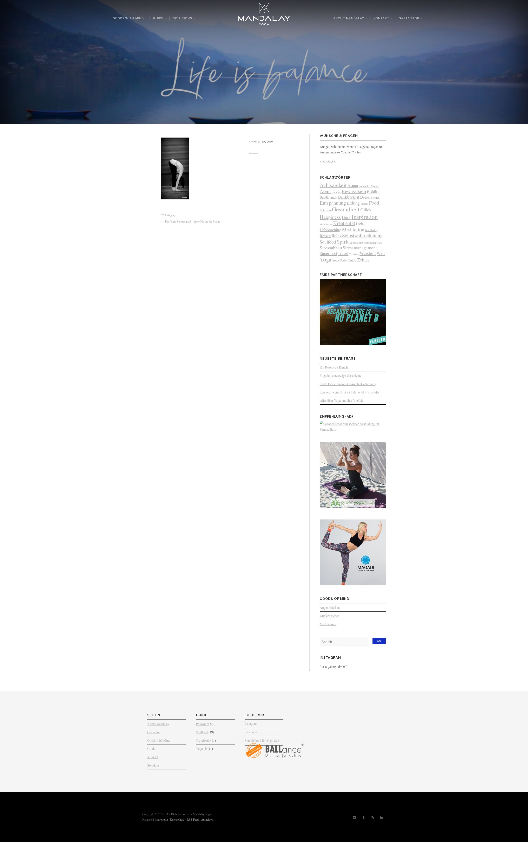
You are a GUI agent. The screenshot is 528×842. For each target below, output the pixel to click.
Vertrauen (354, 254)
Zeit (360, 260)
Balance (336, 192)
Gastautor (409, 18)
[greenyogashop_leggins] (353, 506)
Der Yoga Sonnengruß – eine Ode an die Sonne (192, 221)
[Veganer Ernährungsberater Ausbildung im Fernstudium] (353, 429)
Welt (381, 253)
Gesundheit (345, 209)
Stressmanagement (360, 248)
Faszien (364, 203)
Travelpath (203, 740)
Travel (343, 253)
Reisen (325, 235)
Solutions (182, 18)
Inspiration (364, 216)
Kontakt (381, 18)
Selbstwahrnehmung (362, 235)
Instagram (251, 723)
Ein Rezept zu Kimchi (334, 367)
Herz (346, 217)
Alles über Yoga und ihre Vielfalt (341, 400)
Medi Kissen (328, 624)
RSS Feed (193, 819)
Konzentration (326, 224)
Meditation (353, 229)
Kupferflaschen (329, 616)
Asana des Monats (369, 186)
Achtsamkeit (333, 184)
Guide (158, 18)
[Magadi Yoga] (353, 584)
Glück (365, 209)
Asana (352, 185)
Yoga (325, 259)
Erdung (353, 203)
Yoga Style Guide (344, 260)
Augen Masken (330, 607)
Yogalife (201, 748)
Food (374, 202)
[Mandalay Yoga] (264, 15)
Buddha (372, 191)
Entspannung (333, 202)
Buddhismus (328, 197)
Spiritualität (356, 242)
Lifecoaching (330, 229)
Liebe (360, 223)
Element (375, 197)
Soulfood (328, 242)
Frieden (325, 209)
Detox (365, 197)
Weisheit (367, 253)
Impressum (161, 819)
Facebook (251, 732)
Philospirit (202, 724)
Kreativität (344, 223)
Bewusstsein (354, 191)
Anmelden (207, 819)
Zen (367, 260)
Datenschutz (177, 819)
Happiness (330, 216)
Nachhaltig (371, 230)
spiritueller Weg (373, 242)
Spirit (343, 241)
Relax (336, 235)
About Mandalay (348, 18)
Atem (325, 191)
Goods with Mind (128, 18)
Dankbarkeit (348, 197)
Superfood (328, 253)
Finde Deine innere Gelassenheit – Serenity (348, 384)
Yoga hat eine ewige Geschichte (340, 375)
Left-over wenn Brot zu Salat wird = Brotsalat (349, 392)
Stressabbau (331, 247)
